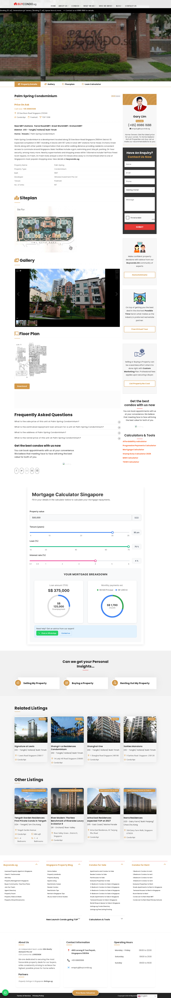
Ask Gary (8, 878)
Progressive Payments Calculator (139, 445)
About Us (63, 6)
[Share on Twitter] (22, 471)
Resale (25, 134)
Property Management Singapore (16, 881)
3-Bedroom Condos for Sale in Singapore (104, 887)
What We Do (89, 6)
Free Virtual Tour (139, 329)
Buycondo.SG (133, 263)
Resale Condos (52, 887)
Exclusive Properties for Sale (100, 881)
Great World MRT (60, 126)
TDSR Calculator (131, 462)
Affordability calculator (135, 441)
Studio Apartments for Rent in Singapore (147, 887)
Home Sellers (52, 871)
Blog (118, 6)
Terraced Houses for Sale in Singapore (103, 900)
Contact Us (130, 6)
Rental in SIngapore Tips (56, 894)
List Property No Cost (139, 383)
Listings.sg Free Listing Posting (101, 909)
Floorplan (70, 84)
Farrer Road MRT (42, 126)
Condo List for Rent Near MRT (143, 897)
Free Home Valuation (85, 993)
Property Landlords (54, 874)
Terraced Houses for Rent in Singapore (146, 890)
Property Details (29, 84)
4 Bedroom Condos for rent (143, 881)
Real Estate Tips (53, 890)
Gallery (51, 84)
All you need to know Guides (57, 897)
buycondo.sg (72, 159)
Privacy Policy (38, 996)
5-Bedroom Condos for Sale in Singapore (104, 894)
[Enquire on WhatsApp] (5, 992)
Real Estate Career (54, 884)
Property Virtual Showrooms (15, 900)
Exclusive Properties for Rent (143, 884)
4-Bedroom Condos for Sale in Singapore (105, 890)
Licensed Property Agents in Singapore (18, 871)
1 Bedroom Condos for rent (142, 871)
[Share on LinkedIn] (37, 471)
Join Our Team (10, 887)
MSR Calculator (130, 458)
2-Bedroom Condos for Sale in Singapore (104, 884)
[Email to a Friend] (27, 471)
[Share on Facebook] (16, 471)
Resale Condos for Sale (98, 874)
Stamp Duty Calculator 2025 (137, 453)
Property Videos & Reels (13, 897)
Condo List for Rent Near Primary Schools (147, 900)
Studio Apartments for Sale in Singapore (104, 897)
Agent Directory (10, 890)
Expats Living (52, 881)
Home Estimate (139, 275)
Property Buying (53, 878)
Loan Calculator (92, 84)
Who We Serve (105, 6)
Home (53, 6)
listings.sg (48, 981)
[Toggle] (36, 864)
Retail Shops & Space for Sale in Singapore (105, 903)
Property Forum (10, 894)
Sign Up (153, 4)
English (144, 996)
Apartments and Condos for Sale (102, 871)
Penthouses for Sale (97, 878)
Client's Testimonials (12, 874)
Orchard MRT (75, 126)
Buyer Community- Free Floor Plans (17, 884)
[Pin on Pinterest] (32, 471)
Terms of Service (24, 996)
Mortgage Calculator (133, 449)
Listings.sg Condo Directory (100, 906)
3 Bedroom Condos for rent (143, 878)
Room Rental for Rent (140, 894)
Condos (75, 6)
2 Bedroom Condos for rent (143, 874)
